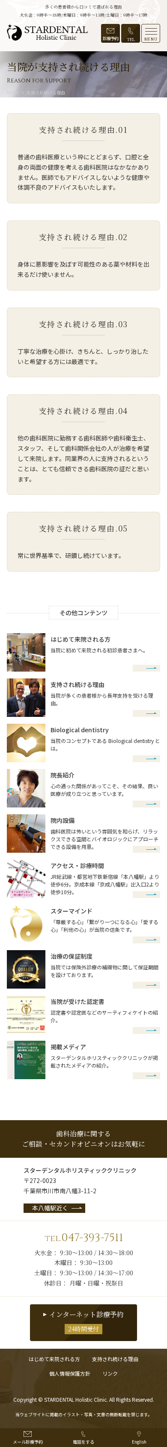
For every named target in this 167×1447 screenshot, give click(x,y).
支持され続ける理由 (115, 1358)
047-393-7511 (84, 1237)
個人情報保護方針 (69, 1373)
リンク (110, 1373)
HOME (13, 92)
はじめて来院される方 (54, 1358)
